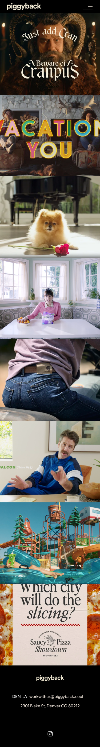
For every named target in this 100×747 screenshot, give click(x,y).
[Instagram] (50, 734)
